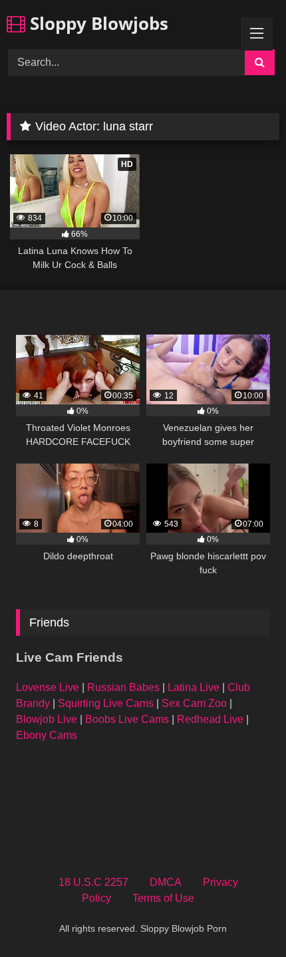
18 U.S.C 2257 (93, 882)
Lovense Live (47, 687)
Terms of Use (163, 898)
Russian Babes (123, 687)
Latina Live (193, 687)
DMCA (166, 882)
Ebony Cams (46, 735)
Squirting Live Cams (106, 703)
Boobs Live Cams (127, 719)
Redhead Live (210, 719)
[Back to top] (244, 917)
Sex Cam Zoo (194, 703)
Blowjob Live (46, 719)
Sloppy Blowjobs (96, 23)
